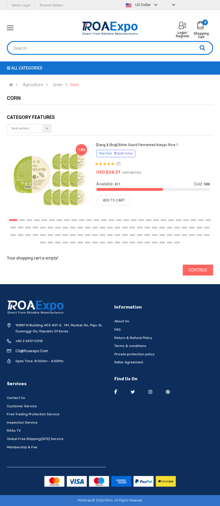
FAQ (117, 329)
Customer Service (22, 406)
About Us (121, 321)
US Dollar (143, 5)
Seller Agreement (128, 362)
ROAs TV (14, 431)
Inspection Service (22, 422)
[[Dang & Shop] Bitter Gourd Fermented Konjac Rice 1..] (50, 177)
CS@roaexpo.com (31, 351)
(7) (118, 164)
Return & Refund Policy (133, 338)
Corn (74, 85)
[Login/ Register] (182, 26)
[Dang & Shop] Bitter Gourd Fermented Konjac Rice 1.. (138, 145)
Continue (197, 270)
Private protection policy (134, 354)
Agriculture (33, 85)
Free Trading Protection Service (33, 414)
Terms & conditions (130, 346)
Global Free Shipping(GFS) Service (35, 439)
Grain (57, 85)
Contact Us (16, 398)
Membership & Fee (22, 447)
